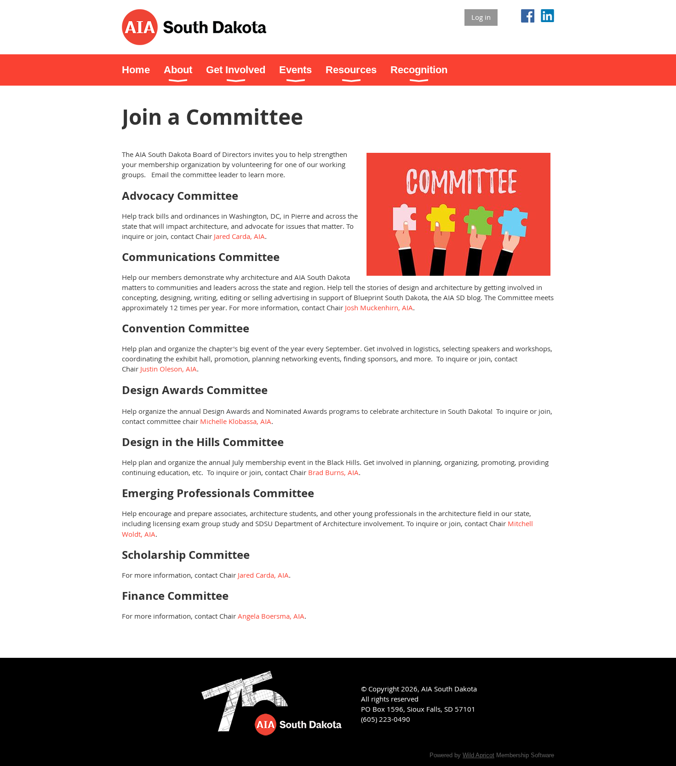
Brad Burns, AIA (333, 472)
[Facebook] (527, 16)
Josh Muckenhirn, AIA (379, 307)
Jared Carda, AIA (239, 236)
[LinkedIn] (547, 16)
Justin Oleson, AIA (168, 368)
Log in (481, 17)
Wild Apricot (478, 755)
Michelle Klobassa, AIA (235, 421)
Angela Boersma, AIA (271, 616)
